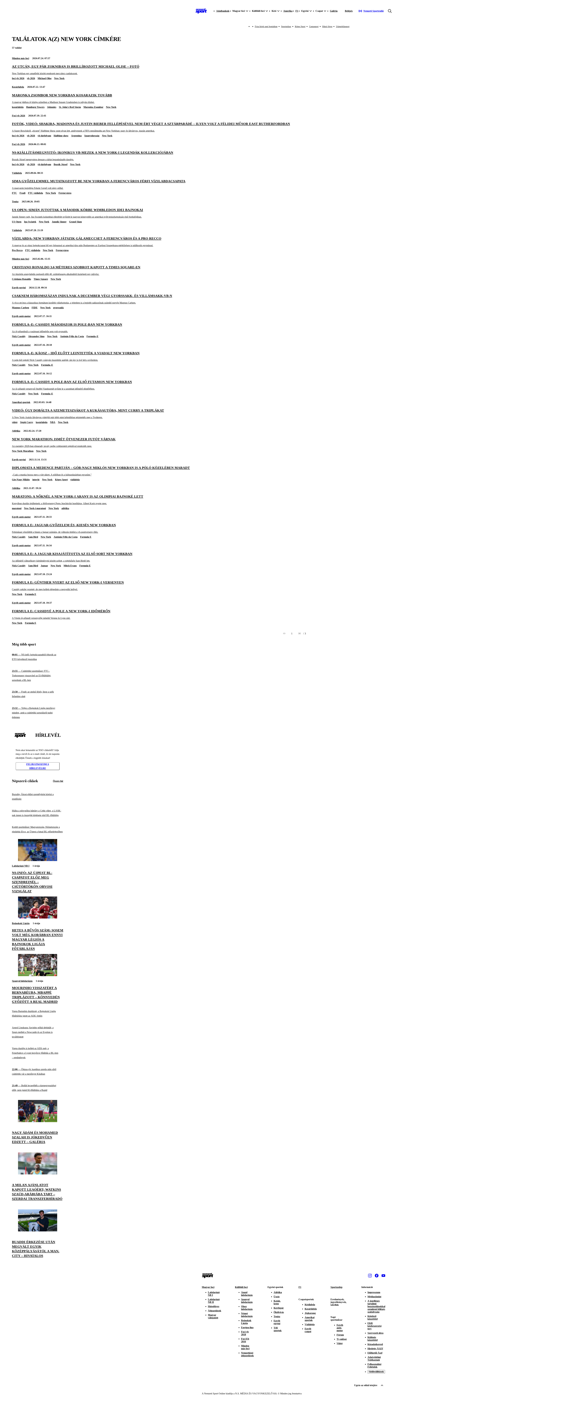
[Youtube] (383, 1275)
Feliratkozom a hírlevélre (37, 766)
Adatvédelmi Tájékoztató (374, 1358)
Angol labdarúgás (247, 1293)
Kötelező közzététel (372, 1317)
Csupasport (314, 26)
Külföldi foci (241, 1287)
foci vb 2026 (18, 78)
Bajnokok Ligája (21, 923)
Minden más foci (20, 58)
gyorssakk (58, 307)
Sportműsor (286, 26)
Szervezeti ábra (375, 1333)
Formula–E (92, 336)
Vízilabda (17, 173)
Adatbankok (222, 11)
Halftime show (61, 135)
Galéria (334, 11)
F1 (296, 11)
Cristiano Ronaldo (21, 279)
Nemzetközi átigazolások (247, 1354)
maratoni (16, 508)
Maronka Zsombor (93, 107)
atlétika (65, 508)
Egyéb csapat (308, 1330)
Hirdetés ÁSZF (375, 1348)
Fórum (340, 1335)
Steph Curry (26, 422)
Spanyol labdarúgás (22, 981)
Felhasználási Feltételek (374, 1365)
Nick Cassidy (19, 336)
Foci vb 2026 (18, 115)
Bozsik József (60, 164)
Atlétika (16, 431)
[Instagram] (370, 1275)
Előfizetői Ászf (374, 1353)
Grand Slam (75, 221)
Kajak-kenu (277, 1302)
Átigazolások (214, 1310)
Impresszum (373, 1292)
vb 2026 (31, 78)
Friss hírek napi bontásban (266, 26)
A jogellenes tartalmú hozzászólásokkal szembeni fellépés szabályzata (376, 1306)
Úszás (277, 1296)
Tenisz (15, 201)
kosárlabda (18, 107)
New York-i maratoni (35, 508)
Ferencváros (65, 193)
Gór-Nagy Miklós (21, 479)
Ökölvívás (279, 1312)
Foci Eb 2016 (245, 1340)
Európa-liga (247, 1327)
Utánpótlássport (342, 26)
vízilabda (75, 479)
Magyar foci (208, 1287)
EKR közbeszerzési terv (374, 1326)
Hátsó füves (327, 26)
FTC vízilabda (35, 193)
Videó (340, 1343)
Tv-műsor (342, 1339)
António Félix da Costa (72, 336)
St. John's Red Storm (70, 107)
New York (59, 78)
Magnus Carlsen (20, 307)
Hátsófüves (213, 1306)
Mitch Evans (70, 565)
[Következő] (299, 634)
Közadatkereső (375, 1344)
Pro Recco (17, 250)
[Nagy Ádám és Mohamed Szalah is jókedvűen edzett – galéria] (37, 1121)
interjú (35, 479)
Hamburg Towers (35, 107)
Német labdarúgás (247, 1314)
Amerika (287, 11)
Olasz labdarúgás (247, 1307)
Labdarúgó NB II (214, 1300)
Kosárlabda (18, 87)
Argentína (76, 135)
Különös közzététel (372, 1338)
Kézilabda (310, 1304)
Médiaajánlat (374, 1296)
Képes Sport (300, 26)
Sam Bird (33, 537)
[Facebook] (376, 1275)
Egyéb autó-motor (21, 316)
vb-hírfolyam (44, 135)
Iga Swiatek (30, 221)
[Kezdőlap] (201, 11)
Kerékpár (279, 1308)
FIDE (35, 307)
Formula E (85, 537)
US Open (16, 221)
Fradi (22, 193)
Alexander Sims (36, 336)
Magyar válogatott (213, 1316)
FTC (14, 193)
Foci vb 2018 (245, 1333)
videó (14, 422)
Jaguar (44, 565)
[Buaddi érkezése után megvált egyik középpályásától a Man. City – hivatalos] (37, 1230)
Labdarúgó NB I (20, 866)
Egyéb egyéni (19, 287)
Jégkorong (310, 1313)
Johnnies (51, 107)
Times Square (41, 279)
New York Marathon (22, 451)
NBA (52, 422)
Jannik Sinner (59, 221)
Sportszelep (336, 1287)
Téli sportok (278, 1329)
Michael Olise (45, 78)
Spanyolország (91, 135)
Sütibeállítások (376, 1371)
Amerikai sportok (21, 402)
